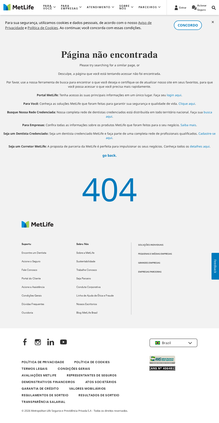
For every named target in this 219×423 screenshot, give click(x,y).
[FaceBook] (25, 342)
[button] (49, 7)
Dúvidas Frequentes (33, 304)
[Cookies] (213, 22)
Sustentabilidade (85, 261)
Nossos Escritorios (86, 304)
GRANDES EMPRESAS (149, 263)
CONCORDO (188, 25)
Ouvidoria (27, 313)
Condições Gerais (31, 296)
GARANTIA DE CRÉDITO (40, 389)
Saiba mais (188, 125)
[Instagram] (37, 342)
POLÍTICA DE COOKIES (92, 362)
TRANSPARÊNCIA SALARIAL (43, 402)
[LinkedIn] (50, 342)
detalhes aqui (200, 146)
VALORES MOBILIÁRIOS (87, 389)
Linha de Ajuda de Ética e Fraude (95, 296)
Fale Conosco (29, 270)
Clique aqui (187, 104)
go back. (109, 155)
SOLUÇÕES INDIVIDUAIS (150, 245)
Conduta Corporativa (88, 287)
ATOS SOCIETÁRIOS (101, 382)
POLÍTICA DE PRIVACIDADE (43, 362)
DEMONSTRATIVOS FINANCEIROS (48, 382)
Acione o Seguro (31, 261)
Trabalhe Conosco (86, 270)
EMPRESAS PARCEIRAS (149, 272)
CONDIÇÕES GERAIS (74, 369)
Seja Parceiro (83, 278)
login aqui (174, 95)
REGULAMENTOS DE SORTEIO (45, 395)
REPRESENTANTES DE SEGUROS (92, 375)
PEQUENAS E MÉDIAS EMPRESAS (155, 254)
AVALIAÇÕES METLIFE (39, 375)
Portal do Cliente (31, 278)
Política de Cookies (43, 27)
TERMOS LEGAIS (34, 369)
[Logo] (37, 226)
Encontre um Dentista (34, 253)
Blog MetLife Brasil (87, 313)
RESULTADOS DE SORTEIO (98, 395)
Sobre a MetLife (85, 253)
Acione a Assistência (33, 287)
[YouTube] (63, 342)
